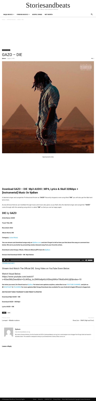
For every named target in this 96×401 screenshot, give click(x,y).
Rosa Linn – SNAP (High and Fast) (83, 320)
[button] (91, 14)
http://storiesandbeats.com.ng (22, 332)
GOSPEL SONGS (37, 14)
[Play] (4, 260)
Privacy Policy (56, 399)
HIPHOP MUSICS (11, 19)
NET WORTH (49, 14)
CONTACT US (48, 399)
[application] (48, 260)
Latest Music (13, 237)
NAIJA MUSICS (8, 14)
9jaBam (47, 250)
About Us (40, 399)
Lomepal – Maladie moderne (11, 320)
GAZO (9, 312)
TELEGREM (17, 287)
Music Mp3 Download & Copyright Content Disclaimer (76, 399)
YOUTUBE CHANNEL (73, 284)
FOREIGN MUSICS (22, 14)
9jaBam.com (36, 242)
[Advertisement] (48, 35)
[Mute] (86, 260)
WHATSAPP (8, 287)
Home (3, 19)
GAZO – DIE (12, 54)
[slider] (90, 260)
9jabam (4, 58)
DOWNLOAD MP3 (8, 263)
